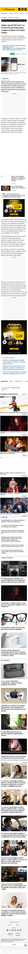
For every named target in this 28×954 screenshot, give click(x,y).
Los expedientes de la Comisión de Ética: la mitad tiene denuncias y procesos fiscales (12, 526)
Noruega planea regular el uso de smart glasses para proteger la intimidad (13, 628)
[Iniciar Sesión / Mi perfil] (25, 9)
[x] (10, 930)
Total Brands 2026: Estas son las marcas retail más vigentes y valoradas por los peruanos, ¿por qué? (12, 545)
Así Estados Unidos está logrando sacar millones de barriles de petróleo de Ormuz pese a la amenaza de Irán (12, 532)
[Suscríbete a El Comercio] (22, 9)
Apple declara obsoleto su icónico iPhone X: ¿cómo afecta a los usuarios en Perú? (13, 757)
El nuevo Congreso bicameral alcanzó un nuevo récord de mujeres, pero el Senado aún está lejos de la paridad (12, 551)
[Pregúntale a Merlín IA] (25, 945)
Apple (11, 381)
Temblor (11, 13)
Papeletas (22, 13)
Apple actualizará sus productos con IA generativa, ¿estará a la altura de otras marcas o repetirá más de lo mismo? (14, 367)
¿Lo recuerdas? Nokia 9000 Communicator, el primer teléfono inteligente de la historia (11, 682)
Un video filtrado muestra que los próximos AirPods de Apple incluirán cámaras (12, 733)
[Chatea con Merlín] (19, 9)
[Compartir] (25, 54)
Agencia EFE (6, 78)
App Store (10, 925)
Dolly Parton (16, 13)
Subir (13, 944)
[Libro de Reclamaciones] (18, 934)
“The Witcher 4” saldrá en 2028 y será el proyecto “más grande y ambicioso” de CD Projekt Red (14, 604)
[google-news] (20, 930)
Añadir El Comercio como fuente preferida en (13, 20)
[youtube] (15, 930)
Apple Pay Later (18, 381)
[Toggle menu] (2, 9)
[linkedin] (18, 930)
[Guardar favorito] (22, 54)
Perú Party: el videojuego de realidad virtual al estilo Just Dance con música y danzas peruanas (14, 362)
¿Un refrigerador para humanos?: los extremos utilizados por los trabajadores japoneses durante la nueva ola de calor (13, 580)
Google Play (18, 925)
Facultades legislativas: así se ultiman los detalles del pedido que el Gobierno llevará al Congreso (13, 521)
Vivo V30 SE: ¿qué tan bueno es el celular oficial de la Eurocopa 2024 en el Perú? (14, 372)
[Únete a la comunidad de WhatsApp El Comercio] (12, 54)
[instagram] (13, 930)
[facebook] (7, 930)
